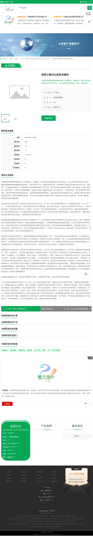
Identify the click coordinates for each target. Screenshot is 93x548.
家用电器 (8, 481)
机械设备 (54, 481)
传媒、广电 (19, 59)
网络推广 (5, 350)
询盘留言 (48, 118)
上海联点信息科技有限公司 (68, 17)
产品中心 (24, 472)
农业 (8, 475)
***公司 (22, 8)
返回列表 (49, 309)
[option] (46, 45)
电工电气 (54, 478)
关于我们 (54, 472)
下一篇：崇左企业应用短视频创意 (76, 309)
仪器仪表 (39, 478)
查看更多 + (77, 436)
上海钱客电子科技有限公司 (32, 17)
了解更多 (7, 404)
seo (49, 350)
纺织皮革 (8, 478)
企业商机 (39, 472)
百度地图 (43, 532)
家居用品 (24, 481)
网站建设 (13, 350)
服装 (23, 475)
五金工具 (39, 481)
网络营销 (22, 350)
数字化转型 (56, 350)
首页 (11, 59)
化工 (39, 475)
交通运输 (24, 478)
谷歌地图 (50, 532)
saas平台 (37, 350)
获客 (44, 350)
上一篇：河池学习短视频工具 (16, 309)
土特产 (54, 475)
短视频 (29, 350)
